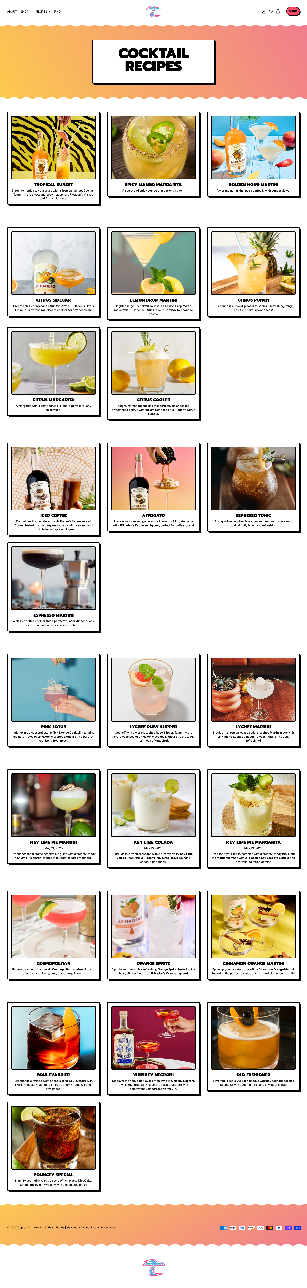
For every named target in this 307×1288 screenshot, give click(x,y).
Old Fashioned (253, 1075)
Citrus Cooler (153, 400)
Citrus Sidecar (53, 300)
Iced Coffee (53, 515)
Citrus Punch (253, 300)
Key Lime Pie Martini (53, 842)
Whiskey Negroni (153, 1075)
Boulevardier (53, 1075)
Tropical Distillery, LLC (31, 1227)
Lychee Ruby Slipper (153, 727)
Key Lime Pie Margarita (253, 842)
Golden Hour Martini (253, 184)
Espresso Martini (53, 615)
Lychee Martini (253, 727)
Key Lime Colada (153, 842)
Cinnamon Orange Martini (253, 963)
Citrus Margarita (54, 400)
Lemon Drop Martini (153, 300)
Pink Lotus (53, 727)
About (12, 11)
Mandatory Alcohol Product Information (91, 1227)
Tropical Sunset (53, 184)
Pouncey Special (54, 1175)
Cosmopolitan (53, 963)
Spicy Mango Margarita (153, 184)
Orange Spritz (153, 963)
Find (57, 11)
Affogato (153, 515)
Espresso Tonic (253, 515)
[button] (270, 11)
